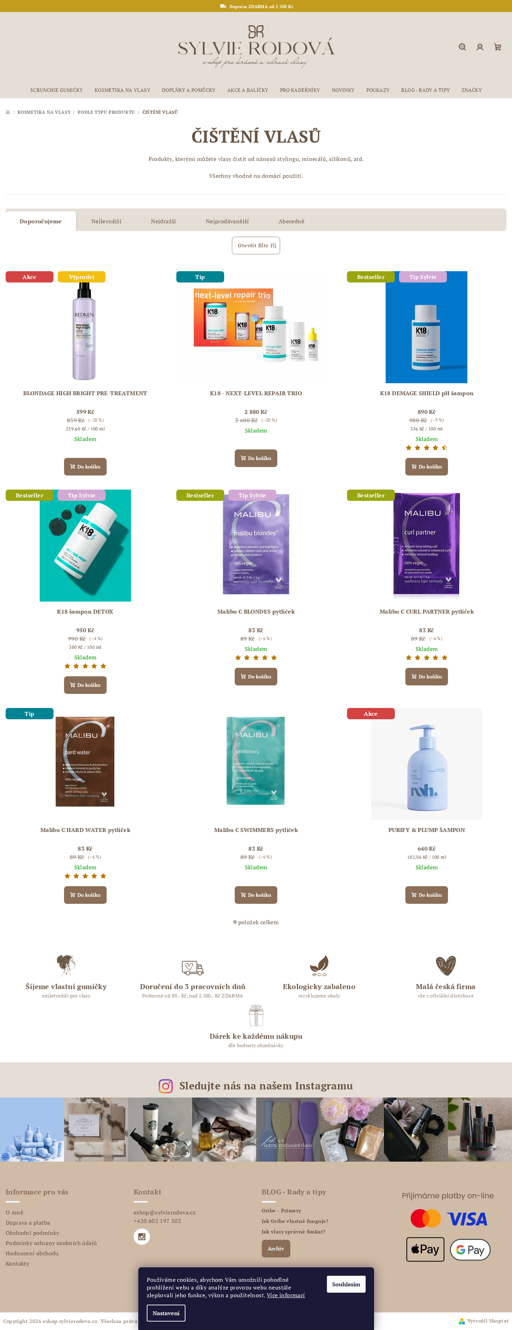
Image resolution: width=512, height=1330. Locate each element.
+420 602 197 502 (157, 1221)
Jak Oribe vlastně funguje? (295, 1221)
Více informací (286, 1295)
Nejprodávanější (227, 221)
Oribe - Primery (281, 1210)
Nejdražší (163, 221)
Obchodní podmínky (32, 1233)
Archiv (276, 1248)
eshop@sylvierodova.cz (165, 1212)
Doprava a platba (28, 1222)
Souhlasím (346, 1284)
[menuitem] (57, 90)
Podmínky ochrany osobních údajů (51, 1243)
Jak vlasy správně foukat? (294, 1231)
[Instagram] (142, 1237)
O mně (14, 1212)
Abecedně (291, 221)
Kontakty (17, 1263)
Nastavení (166, 1313)
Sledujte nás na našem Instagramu (266, 1085)
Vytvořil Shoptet (488, 1320)
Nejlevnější (106, 221)
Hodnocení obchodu (32, 1253)
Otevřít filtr (253, 245)
